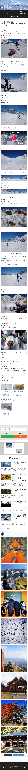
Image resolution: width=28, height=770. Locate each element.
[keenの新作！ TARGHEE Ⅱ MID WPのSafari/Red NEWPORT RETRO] (14, 604)
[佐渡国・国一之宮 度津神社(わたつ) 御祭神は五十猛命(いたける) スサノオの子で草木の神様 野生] (14, 740)
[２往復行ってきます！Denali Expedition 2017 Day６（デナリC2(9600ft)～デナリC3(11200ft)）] (18, 387)
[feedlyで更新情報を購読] (7, 436)
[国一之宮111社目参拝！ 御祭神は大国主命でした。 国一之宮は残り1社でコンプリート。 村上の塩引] (14, 686)
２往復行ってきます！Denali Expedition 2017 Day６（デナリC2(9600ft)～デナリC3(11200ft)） (18, 394)
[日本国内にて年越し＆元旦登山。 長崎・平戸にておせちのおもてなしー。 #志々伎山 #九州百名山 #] (14, 658)
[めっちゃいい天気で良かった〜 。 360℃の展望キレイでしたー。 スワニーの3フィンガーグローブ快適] (14, 577)
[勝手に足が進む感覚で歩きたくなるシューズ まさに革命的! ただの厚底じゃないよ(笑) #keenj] (14, 550)
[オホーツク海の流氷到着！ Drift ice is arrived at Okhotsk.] (14, 631)
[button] (26, 429)
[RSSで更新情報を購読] (20, 436)
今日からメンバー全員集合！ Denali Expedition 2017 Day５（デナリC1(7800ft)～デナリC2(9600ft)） (6, 413)
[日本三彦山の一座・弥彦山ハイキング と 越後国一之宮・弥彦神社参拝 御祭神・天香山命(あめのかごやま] (14, 713)
